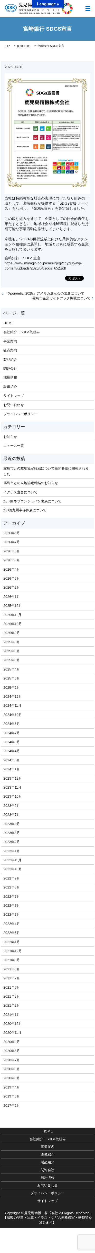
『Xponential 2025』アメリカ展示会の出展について (44, 293)
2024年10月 (12, 715)
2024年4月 (11, 751)
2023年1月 (11, 851)
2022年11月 (12, 860)
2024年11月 (12, 705)
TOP (7, 46)
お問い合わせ (13, 405)
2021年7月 (11, 978)
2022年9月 (11, 878)
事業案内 (10, 341)
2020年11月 (12, 1033)
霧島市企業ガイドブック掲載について (61, 298)
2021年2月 (11, 1005)
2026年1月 (11, 597)
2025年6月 (11, 651)
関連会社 (10, 368)
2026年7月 (11, 542)
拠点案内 (10, 350)
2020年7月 (11, 1060)
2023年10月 (12, 796)
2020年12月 (12, 1024)
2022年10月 (12, 869)
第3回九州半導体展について (24, 510)
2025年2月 (11, 687)
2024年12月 (12, 696)
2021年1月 (11, 1015)
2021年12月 (12, 951)
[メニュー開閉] (88, 8)
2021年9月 (11, 960)
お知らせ (23, 46)
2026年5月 (11, 560)
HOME (8, 323)
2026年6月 (11, 551)
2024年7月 (11, 733)
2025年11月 (12, 615)
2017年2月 (11, 1105)
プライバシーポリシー (20, 414)
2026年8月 (11, 533)
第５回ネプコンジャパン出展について (32, 501)
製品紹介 (10, 359)
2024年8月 (11, 724)
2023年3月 (11, 833)
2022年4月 (11, 924)
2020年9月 (11, 1042)
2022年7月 (11, 896)
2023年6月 (11, 824)
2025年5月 (11, 660)
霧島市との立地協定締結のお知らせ (30, 483)
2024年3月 (11, 760)
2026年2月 (11, 587)
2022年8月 (11, 887)
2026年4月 (11, 569)
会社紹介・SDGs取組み (21, 332)
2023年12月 (12, 778)
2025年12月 (12, 606)
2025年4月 (11, 669)
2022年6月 (11, 905)
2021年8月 (11, 969)
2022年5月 (11, 914)
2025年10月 (12, 624)
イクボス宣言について (20, 492)
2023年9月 (11, 806)
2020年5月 (11, 1078)
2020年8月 (11, 1051)
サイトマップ (13, 396)
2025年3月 (11, 678)
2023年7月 (11, 815)
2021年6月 (11, 987)
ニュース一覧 (13, 446)
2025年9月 (11, 633)
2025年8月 (11, 642)
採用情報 (10, 377)
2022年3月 (11, 933)
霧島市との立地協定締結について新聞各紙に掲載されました (46, 471)
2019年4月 (11, 1087)
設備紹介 (10, 387)
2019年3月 (11, 1096)
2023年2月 (11, 842)
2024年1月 (11, 769)
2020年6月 (11, 1069)
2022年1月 (11, 942)
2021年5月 (11, 996)
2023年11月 (12, 787)
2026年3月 (11, 578)
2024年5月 (11, 742)
